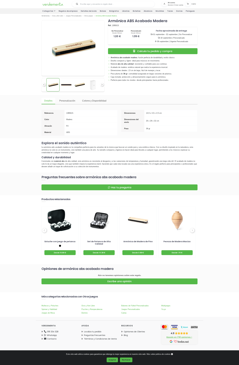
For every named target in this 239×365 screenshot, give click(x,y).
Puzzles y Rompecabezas (91, 309)
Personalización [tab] (67, 101)
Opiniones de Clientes (134, 331)
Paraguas (190, 11)
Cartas (124, 313)
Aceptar (112, 359)
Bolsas (103, 11)
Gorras (179, 11)
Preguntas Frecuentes (94, 335)
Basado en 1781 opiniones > (179, 337)
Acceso (170, 5)
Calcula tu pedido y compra (154, 51)
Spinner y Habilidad (49, 309)
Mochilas (160, 11)
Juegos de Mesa (48, 313)
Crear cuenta (178, 5)
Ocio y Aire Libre (88, 306)
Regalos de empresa (68, 11)
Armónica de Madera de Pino (138, 241)
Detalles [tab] (48, 101)
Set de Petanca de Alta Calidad (99, 242)
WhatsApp (51, 335)
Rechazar (126, 359)
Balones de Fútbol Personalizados (135, 306)
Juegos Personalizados (130, 309)
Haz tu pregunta (121, 187)
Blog (126, 335)
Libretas (125, 11)
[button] (77, 4)
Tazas (170, 11)
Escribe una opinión (119, 281)
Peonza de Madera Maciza (176, 241)
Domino (84, 313)
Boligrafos (114, 11)
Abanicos (148, 11)
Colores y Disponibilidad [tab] (94, 101)
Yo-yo (163, 309)
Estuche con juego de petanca (60, 241)
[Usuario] (165, 3)
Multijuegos (165, 306)
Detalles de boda (89, 11)
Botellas (136, 11)
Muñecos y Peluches (49, 306)
